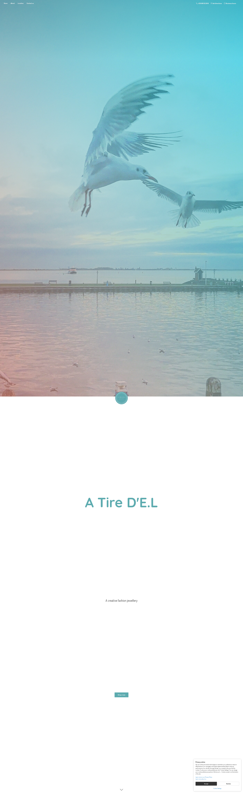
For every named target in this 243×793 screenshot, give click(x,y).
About (13, 3)
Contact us (30, 3)
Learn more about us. (201, 779)
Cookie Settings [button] (217, 788)
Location (21, 3)
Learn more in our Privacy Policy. (204, 777)
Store (5, 3)
